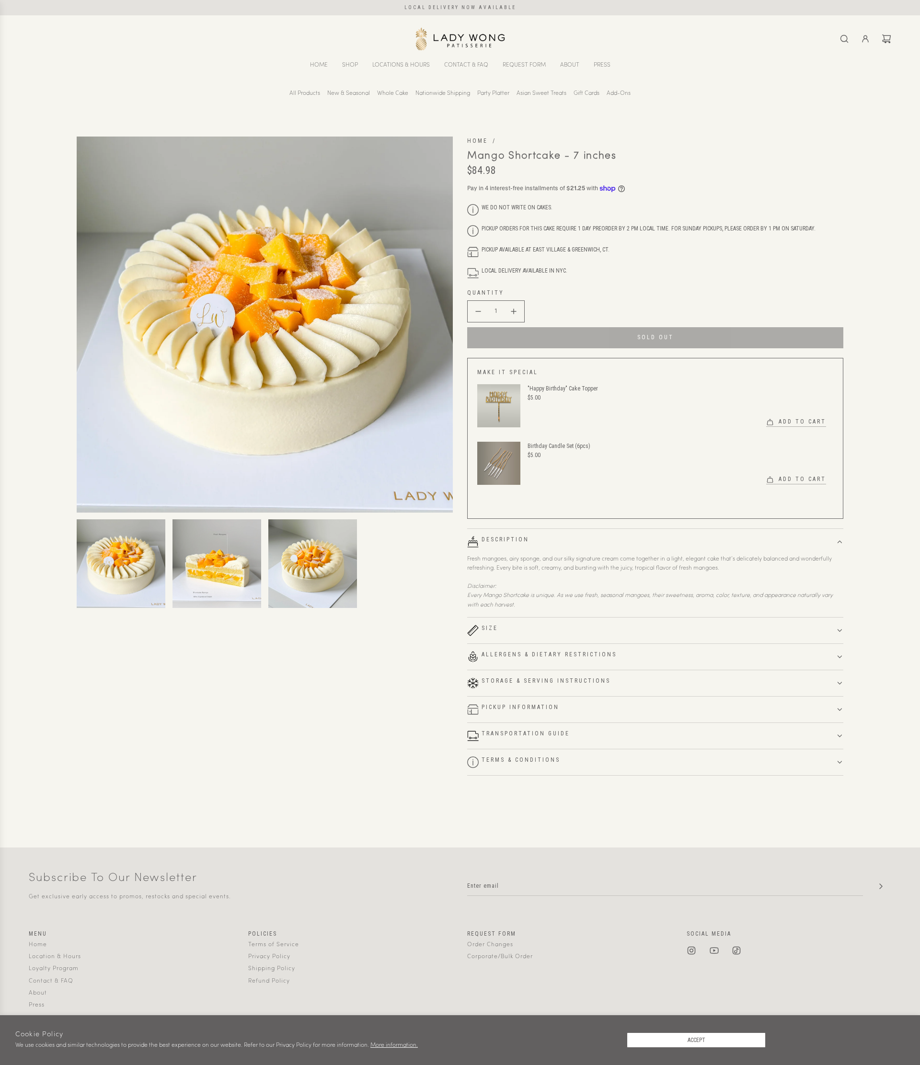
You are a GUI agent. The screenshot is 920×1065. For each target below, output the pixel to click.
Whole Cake (392, 93)
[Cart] (886, 38)
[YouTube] (713, 950)
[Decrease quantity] (478, 311)
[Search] (844, 38)
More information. (394, 1045)
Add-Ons (619, 93)
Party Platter (493, 93)
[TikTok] (736, 950)
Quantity (485, 292)
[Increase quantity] (513, 311)
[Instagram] (691, 950)
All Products (304, 93)
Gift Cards (586, 93)
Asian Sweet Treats (541, 93)
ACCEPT (696, 1040)
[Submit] (880, 886)
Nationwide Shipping (442, 93)
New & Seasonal (348, 93)
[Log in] (865, 38)
